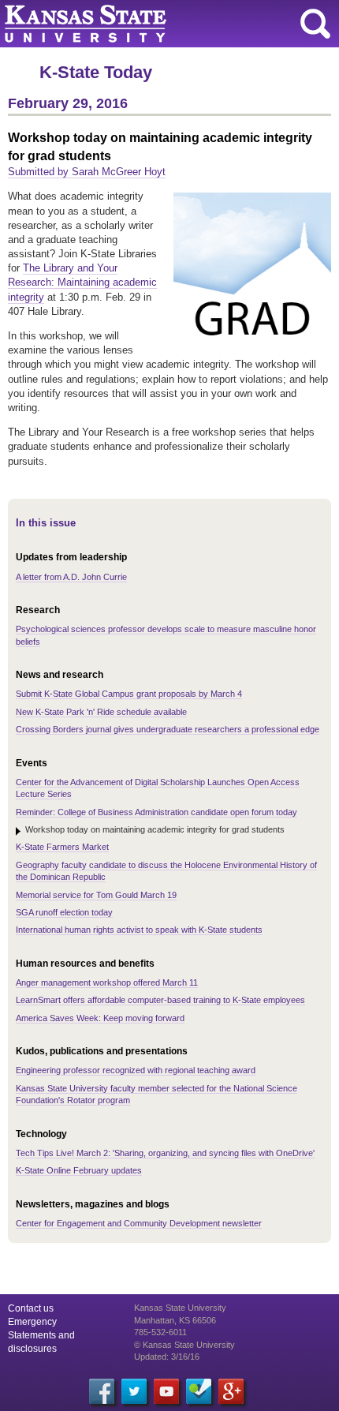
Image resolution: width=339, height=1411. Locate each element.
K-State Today (95, 72)
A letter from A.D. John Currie (71, 577)
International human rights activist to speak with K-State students (139, 929)
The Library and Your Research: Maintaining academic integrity (82, 282)
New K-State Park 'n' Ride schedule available (101, 712)
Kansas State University (144, 23)
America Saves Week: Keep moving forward (100, 1018)
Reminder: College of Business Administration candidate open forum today (156, 812)
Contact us (31, 1308)
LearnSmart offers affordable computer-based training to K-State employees (160, 1000)
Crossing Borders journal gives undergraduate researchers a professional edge (167, 729)
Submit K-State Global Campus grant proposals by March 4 (129, 693)
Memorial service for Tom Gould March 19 (96, 895)
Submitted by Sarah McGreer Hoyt (87, 172)
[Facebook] (101, 1391)
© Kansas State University (184, 1344)
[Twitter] (134, 1391)
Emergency (32, 1321)
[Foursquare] (198, 1391)
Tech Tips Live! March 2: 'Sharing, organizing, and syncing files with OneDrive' (165, 1153)
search (315, 23)
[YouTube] (166, 1391)
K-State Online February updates (79, 1170)
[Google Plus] (231, 1391)
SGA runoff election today (64, 912)
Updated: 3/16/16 (166, 1356)
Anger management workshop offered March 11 (107, 982)
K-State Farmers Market (62, 846)
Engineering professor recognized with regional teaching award (135, 1070)
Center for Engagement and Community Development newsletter (139, 1223)
